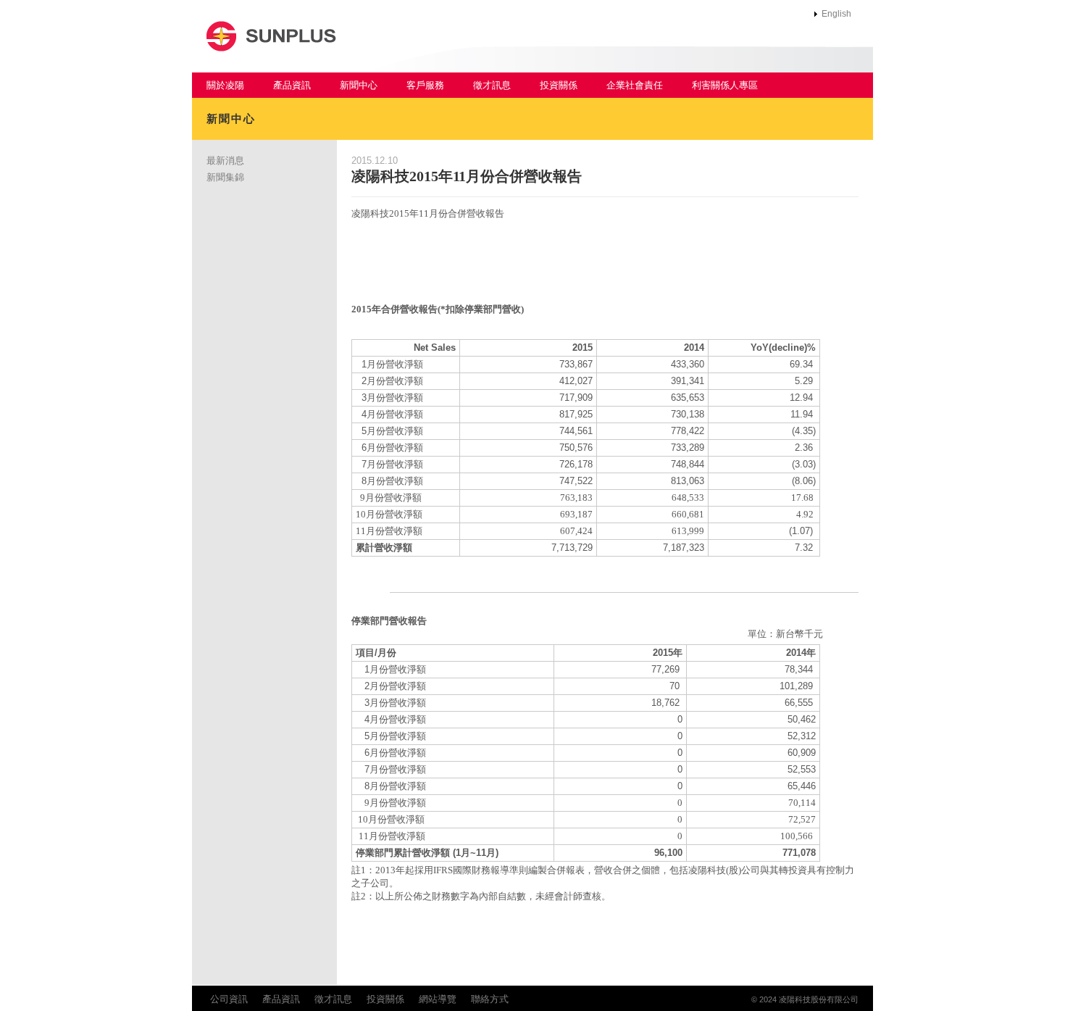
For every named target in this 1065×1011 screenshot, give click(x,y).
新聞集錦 (225, 177)
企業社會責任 (634, 85)
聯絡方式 (490, 999)
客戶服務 (425, 85)
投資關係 (558, 85)
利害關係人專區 (725, 85)
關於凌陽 (225, 85)
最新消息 (225, 160)
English (836, 14)
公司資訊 (229, 999)
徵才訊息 (492, 85)
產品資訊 (292, 85)
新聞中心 (358, 85)
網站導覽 (437, 999)
